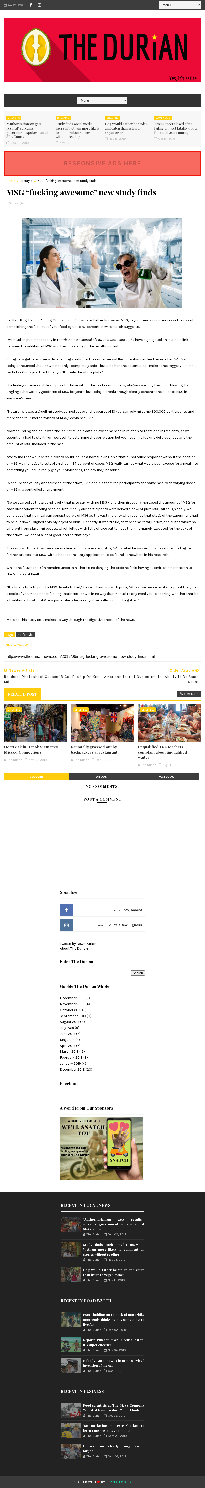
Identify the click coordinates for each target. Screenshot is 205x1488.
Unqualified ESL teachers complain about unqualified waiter (162, 752)
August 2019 (70, 1022)
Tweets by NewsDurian (78, 944)
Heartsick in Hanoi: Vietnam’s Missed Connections (31, 749)
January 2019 (70, 1063)
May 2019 (67, 1040)
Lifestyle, (18, 203)
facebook (166, 776)
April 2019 (68, 1046)
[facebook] (30, 5)
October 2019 (71, 1010)
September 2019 (73, 1016)
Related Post (22, 694)
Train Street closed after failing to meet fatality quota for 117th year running (176, 128)
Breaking (14, 117)
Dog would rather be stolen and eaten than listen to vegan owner (126, 128)
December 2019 (72, 998)
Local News (163, 117)
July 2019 (67, 1028)
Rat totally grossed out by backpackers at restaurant (94, 749)
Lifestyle (26, 181)
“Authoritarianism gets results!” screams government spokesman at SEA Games (27, 130)
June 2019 (68, 1034)
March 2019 (69, 1051)
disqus (101, 776)
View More (191, 694)
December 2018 (72, 1069)
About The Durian (74, 948)
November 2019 (72, 1004)
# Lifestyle (25, 635)
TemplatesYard (118, 1482)
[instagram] (39, 5)
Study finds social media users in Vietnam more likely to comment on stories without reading (78, 130)
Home (10, 181)
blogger (36, 776)
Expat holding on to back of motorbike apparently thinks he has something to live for (113, 1319)
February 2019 (71, 1057)
